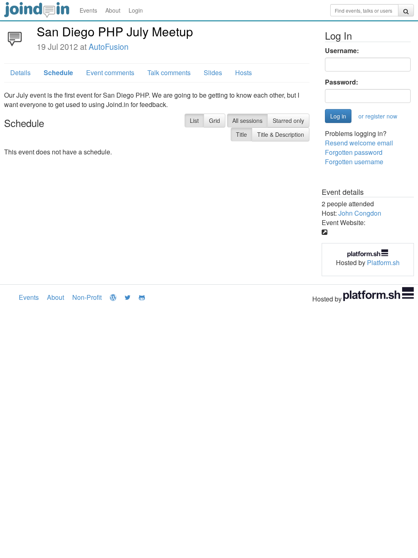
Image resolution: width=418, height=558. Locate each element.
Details (20, 72)
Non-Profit (87, 297)
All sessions (247, 120)
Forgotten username (354, 161)
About (112, 10)
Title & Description (280, 134)
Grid (214, 120)
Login (136, 10)
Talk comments (169, 72)
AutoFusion (109, 46)
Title (241, 134)
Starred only (288, 120)
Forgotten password (353, 152)
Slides (213, 72)
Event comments (110, 72)
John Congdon (359, 213)
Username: (342, 50)
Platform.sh (383, 262)
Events (88, 10)
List (194, 120)
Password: (341, 82)
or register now (377, 116)
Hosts (243, 72)
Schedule (58, 72)
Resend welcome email (359, 142)
